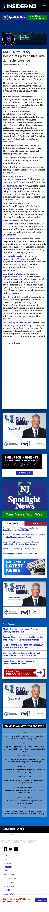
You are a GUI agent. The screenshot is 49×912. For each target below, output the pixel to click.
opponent (11, 160)
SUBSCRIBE (24, 473)
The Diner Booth (9, 875)
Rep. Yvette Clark (11, 239)
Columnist (7, 890)
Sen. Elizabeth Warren (14, 274)
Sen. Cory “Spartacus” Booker (17, 323)
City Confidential (10, 879)
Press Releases (9, 624)
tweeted (36, 167)
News (6, 871)
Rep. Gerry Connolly (12, 224)
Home (5, 856)
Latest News (36, 524)
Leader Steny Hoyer (12, 186)
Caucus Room (9, 882)
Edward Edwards (10, 886)
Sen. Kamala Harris (12, 256)
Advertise (7, 863)
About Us (7, 859)
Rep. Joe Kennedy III (12, 203)
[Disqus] (24, 377)
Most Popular (13, 523)
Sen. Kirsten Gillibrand (14, 297)
